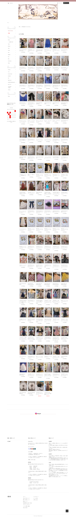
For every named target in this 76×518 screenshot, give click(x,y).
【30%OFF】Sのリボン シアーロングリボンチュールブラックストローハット (64, 266)
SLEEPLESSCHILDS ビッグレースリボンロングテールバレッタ (31, 104)
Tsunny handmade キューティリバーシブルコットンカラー (31, 301)
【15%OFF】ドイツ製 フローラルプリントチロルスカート (64, 175)
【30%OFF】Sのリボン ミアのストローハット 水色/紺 (47, 266)
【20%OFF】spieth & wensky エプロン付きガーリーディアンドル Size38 (31, 338)
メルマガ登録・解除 (26, 506)
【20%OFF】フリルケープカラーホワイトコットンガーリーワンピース (31, 375)
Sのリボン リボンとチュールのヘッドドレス (48, 121)
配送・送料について (26, 499)
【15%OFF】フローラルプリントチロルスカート (31, 193)
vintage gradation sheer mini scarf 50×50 (64, 103)
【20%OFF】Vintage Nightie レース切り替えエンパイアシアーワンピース (47, 375)
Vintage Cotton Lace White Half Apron (22, 374)
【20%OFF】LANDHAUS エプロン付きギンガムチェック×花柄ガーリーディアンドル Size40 (23, 302)
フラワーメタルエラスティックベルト (22, 357)
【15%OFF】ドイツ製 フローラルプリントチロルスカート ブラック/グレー (64, 320)
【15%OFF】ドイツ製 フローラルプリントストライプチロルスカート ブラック (47, 302)
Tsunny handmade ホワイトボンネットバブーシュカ (31, 140)
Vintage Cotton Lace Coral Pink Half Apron (56, 284)
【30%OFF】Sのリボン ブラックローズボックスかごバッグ (39, 393)
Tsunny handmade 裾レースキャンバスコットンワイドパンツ (64, 140)
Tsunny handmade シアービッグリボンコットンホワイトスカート (56, 140)
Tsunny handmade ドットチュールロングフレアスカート (23, 68)
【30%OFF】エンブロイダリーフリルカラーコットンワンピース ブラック (39, 375)
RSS (24, 507)
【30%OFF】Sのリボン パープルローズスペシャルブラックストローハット (56, 266)
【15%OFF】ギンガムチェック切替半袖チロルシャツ (22, 175)
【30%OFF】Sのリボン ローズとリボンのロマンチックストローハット (47, 247)
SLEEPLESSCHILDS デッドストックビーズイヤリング (64, 86)
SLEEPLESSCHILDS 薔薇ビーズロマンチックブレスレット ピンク (56, 86)
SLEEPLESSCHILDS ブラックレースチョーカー (23, 103)
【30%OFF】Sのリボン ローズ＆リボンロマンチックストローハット (39, 247)
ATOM (26, 507)
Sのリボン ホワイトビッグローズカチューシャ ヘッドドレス (39, 121)
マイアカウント (36, 496)
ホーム (8, 22)
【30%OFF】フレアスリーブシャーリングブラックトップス (56, 320)
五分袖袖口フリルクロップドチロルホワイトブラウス (22, 320)
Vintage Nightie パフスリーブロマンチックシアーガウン (31, 50)
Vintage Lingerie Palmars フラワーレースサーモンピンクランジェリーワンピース (47, 320)
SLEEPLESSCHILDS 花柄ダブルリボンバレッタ (56, 211)
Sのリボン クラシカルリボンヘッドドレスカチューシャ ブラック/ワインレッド (31, 122)
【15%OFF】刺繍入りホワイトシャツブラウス (56, 157)
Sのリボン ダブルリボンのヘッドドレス (56, 121)
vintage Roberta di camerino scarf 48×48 (31, 284)
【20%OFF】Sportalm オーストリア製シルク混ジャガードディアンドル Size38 (39, 320)
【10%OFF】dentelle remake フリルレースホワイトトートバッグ (31, 158)
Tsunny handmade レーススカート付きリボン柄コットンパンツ (39, 86)
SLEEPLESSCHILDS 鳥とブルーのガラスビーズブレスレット (39, 212)
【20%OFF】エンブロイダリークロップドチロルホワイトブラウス (64, 375)
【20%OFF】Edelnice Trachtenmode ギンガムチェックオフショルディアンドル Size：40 (56, 339)
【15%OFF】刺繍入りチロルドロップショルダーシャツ (47, 338)
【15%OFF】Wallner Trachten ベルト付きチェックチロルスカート (22, 193)
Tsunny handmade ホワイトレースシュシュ (64, 121)
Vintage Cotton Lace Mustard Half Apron (47, 284)
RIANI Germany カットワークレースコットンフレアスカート (47, 50)
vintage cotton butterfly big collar (64, 357)
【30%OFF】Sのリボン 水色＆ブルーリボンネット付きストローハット (39, 266)
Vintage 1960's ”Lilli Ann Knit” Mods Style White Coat (39, 50)
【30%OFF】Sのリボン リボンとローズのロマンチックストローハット (64, 247)
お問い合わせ (35, 499)
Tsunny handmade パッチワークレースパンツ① (56, 68)
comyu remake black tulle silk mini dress (23, 50)
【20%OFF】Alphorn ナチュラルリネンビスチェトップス (64, 193)
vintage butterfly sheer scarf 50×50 (39, 103)
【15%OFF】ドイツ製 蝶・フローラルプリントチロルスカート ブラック (56, 301)
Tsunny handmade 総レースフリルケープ (64, 50)
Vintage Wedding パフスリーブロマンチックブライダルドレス (31, 357)
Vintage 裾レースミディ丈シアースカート (48, 357)
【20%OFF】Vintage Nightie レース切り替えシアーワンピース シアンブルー (47, 194)
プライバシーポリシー (26, 504)
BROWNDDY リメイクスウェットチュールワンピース (56, 50)
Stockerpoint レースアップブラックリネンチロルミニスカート (47, 175)
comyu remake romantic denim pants (22, 157)
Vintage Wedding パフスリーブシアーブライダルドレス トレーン (56, 375)
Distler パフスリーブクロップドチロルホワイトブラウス (64, 301)
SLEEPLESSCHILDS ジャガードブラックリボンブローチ (31, 212)
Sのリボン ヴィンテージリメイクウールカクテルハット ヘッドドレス (22, 121)
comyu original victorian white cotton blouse (47, 68)
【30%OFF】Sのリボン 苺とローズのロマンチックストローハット (31, 266)
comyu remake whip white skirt (39, 157)
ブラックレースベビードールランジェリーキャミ (39, 140)
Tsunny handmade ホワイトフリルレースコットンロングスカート (39, 68)
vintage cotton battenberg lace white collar (31, 393)
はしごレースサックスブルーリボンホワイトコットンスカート (22, 212)
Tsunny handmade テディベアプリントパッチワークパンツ (31, 86)
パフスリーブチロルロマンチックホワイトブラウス (47, 158)
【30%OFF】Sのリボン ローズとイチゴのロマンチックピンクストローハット (56, 248)
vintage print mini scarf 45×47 (56, 103)
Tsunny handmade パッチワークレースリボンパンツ (23, 86)
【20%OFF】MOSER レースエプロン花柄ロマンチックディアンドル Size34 (39, 302)
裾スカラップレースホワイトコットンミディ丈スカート (39, 357)
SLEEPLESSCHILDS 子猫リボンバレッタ (64, 211)
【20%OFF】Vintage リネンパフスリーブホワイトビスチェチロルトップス (56, 193)
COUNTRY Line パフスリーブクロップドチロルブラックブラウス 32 (39, 338)
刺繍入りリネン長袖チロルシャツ (31, 175)
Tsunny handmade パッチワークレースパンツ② (64, 68)
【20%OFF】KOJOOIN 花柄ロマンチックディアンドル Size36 (31, 320)
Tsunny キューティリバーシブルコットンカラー (23, 265)
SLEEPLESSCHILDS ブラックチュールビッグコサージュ (48, 212)
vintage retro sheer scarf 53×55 (47, 103)
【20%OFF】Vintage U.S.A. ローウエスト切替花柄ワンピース (47, 393)
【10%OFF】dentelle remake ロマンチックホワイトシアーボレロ (64, 338)
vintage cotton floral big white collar (22, 393)
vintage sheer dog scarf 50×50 (22, 284)
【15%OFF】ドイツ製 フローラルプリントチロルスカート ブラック (56, 357)
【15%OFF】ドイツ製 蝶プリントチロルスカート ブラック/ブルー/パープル (23, 338)
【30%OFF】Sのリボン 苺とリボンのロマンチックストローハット (31, 247)
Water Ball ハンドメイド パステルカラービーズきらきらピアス (39, 175)
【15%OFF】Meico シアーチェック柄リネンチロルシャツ (64, 158)
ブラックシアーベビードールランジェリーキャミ (47, 140)
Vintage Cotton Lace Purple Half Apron (39, 284)
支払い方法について (26, 498)
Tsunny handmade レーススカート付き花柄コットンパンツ (23, 140)
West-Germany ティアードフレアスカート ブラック (56, 175)
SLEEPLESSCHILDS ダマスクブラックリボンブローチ (48, 86)
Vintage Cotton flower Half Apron (39, 193)
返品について (25, 501)
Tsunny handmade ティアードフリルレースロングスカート (31, 68)
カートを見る (35, 498)
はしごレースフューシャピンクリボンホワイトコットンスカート (22, 229)
